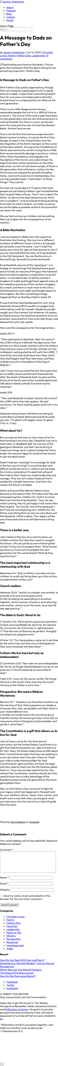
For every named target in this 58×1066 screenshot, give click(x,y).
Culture (10, 17)
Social (9, 20)
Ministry (11, 935)
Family (12, 55)
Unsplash (34, 822)
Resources (12, 942)
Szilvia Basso (18, 822)
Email (4, 883)
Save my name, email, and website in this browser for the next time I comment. (25, 897)
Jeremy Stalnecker (14, 52)
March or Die (13, 932)
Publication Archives (16, 1009)
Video (9, 948)
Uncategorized (15, 945)
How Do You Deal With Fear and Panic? (22, 960)
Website (5, 889)
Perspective (13, 939)
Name (4, 877)
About (9, 7)
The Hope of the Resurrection (17, 972)
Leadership (38, 55)
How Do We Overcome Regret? (18, 976)
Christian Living (15, 916)
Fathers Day (24, 55)
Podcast (11, 10)
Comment (6, 849)
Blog (9, 13)
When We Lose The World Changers (21, 969)
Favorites (11, 926)
